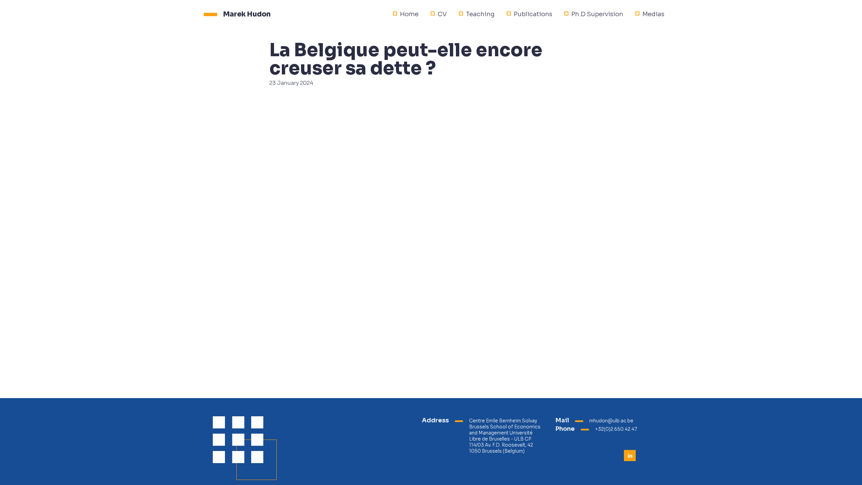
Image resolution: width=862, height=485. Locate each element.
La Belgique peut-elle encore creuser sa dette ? (405, 59)
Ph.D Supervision (597, 14)
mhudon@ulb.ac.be (611, 421)
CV (442, 14)
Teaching (480, 14)
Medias (653, 14)
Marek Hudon (247, 14)
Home (409, 14)
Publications (533, 14)
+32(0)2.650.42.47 (616, 429)
